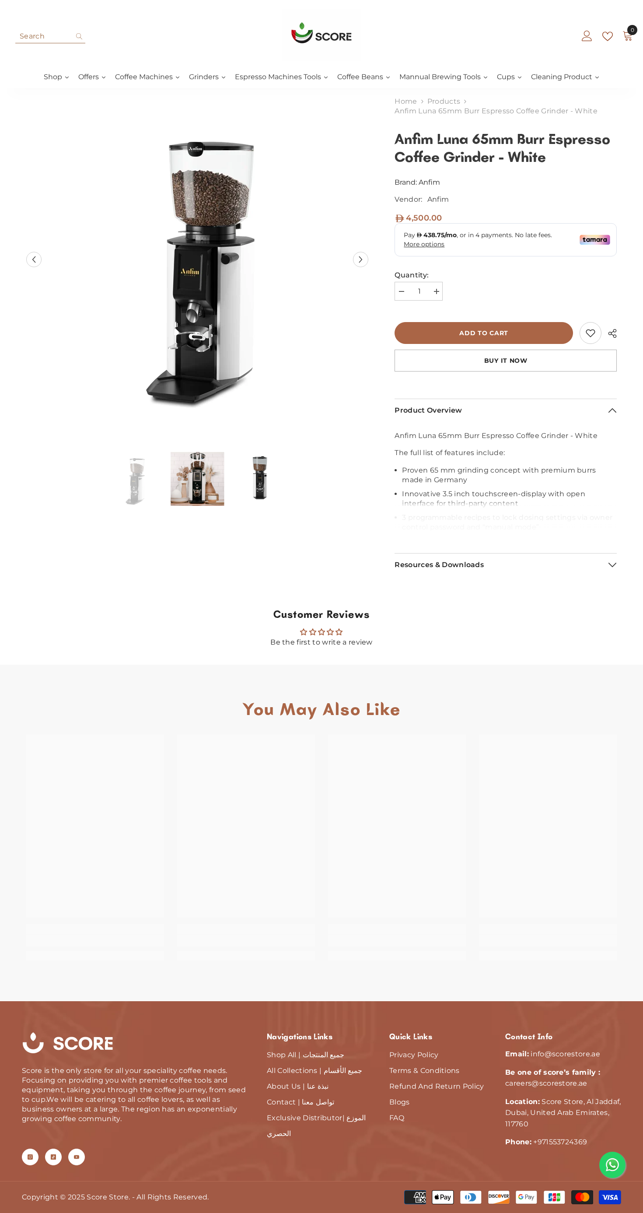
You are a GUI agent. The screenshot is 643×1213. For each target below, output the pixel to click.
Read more (506, 530)
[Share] (609, 333)
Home (406, 101)
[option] (197, 259)
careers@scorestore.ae (546, 1083)
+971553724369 (560, 1142)
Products (444, 101)
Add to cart (485, 333)
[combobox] (43, 36)
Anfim (429, 182)
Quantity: (412, 275)
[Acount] (587, 36)
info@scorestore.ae (565, 1054)
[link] (590, 333)
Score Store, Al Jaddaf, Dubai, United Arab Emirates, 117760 (563, 1112)
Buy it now (506, 361)
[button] (34, 259)
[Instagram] (30, 1157)
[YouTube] (76, 1157)
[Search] (50, 36)
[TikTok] (53, 1157)
